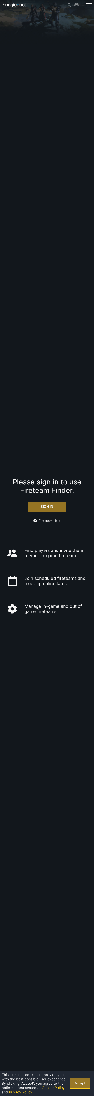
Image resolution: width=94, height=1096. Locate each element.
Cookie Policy (53, 1088)
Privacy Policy (20, 1092)
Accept (80, 1083)
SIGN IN (46, 507)
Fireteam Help (49, 521)
